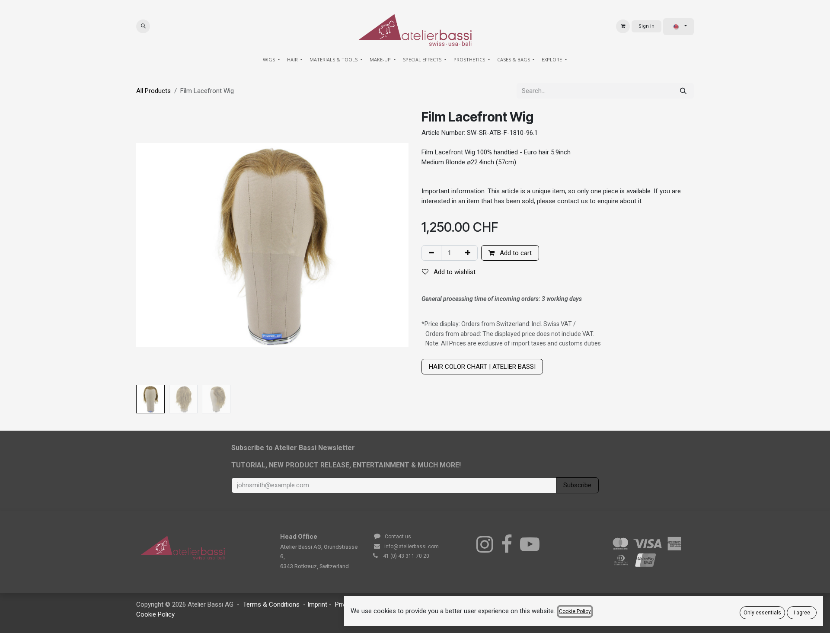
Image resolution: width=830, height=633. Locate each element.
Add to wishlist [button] (454, 272)
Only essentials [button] (762, 613)
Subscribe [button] (577, 485)
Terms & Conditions (271, 604)
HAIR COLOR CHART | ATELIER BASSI (482, 367)
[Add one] (468, 253)
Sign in (646, 26)
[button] (143, 26)
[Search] (683, 91)
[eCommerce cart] (623, 26)
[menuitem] (271, 60)
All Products (153, 91)
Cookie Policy (155, 614)
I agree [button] (802, 613)
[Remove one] (431, 253)
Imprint (318, 604)
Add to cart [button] (515, 253)
